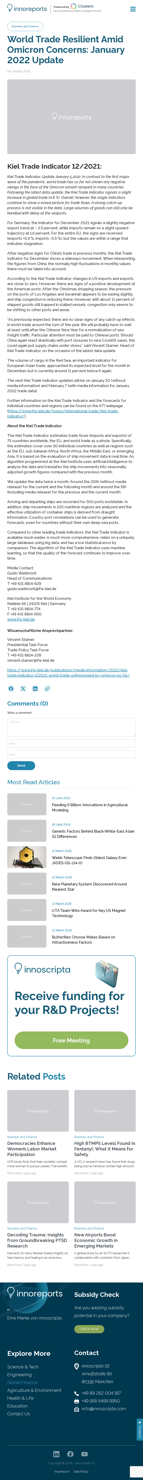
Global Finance (22, 1382)
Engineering (19, 1374)
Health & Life (20, 1398)
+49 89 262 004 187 (101, 1393)
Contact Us (18, 1413)
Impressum (62, 1471)
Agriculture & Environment (34, 1390)
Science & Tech (23, 1367)
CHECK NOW (89, 1329)
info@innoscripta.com (104, 1408)
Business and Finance (25, 26)
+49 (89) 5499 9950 (101, 1401)
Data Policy (81, 1471)
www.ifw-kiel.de (21, 619)
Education (17, 1406)
